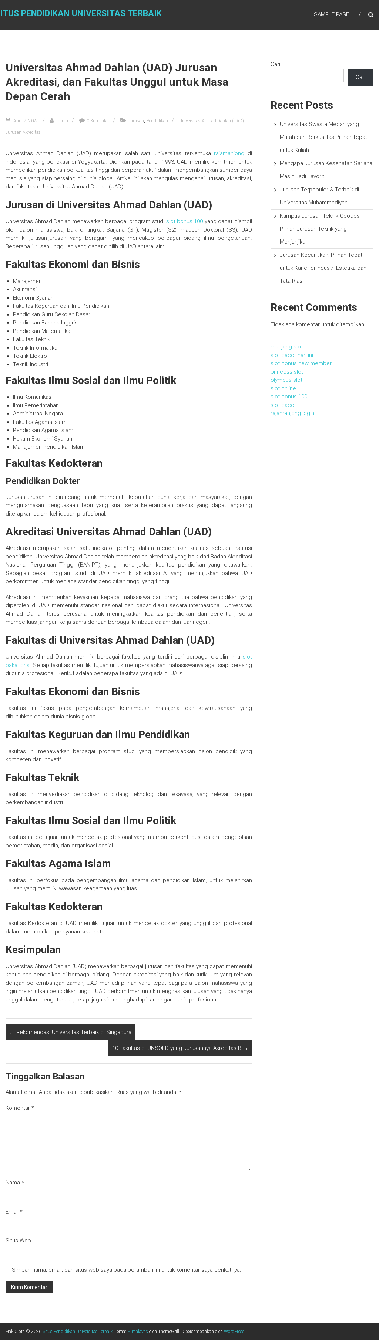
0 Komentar (98, 120)
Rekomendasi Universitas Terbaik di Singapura (70, 1032)
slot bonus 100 (184, 221)
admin (62, 120)
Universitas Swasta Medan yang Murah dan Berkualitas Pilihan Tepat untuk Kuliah (323, 137)
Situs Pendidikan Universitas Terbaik (78, 1331)
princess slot (287, 371)
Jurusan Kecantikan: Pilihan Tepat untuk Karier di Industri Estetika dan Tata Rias (323, 268)
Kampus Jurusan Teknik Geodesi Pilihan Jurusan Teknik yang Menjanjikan (320, 228)
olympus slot (286, 380)
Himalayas (137, 1331)
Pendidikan (157, 120)
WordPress (234, 1331)
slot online (283, 388)
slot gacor (283, 405)
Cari (275, 64)
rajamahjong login (292, 413)
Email (14, 1211)
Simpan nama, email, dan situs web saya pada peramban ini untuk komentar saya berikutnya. (126, 1269)
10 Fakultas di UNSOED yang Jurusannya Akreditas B (180, 1048)
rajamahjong (229, 153)
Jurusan (136, 120)
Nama (15, 1182)
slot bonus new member (301, 363)
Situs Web (18, 1240)
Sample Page (331, 14)
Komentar (20, 1108)
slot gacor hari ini (292, 355)
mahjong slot (287, 346)
